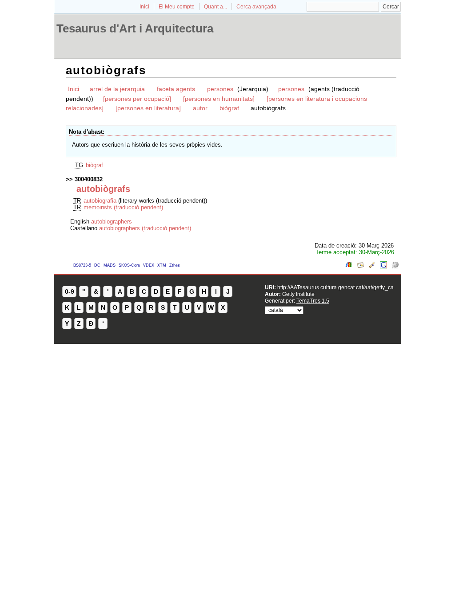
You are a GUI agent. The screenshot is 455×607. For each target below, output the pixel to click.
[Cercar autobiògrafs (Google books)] (348, 266)
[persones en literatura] (148, 108)
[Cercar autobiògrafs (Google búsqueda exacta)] (383, 266)
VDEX (148, 265)
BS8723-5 (82, 265)
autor (200, 108)
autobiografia (100, 200)
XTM (161, 265)
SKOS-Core (129, 265)
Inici (144, 7)
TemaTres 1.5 (312, 301)
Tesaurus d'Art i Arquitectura (134, 28)
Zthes (174, 265)
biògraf (230, 108)
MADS (110, 265)
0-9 (69, 291)
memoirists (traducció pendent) (123, 207)
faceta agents (176, 88)
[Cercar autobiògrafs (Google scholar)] (371, 266)
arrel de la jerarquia (117, 88)
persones (221, 88)
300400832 (89, 179)
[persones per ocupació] (137, 98)
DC (97, 265)
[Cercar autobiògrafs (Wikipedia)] (395, 266)
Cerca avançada (256, 7)
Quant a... (215, 7)
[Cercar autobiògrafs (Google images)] (360, 266)
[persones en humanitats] (219, 98)
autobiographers (111, 221)
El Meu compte (177, 7)
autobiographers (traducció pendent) (145, 228)
